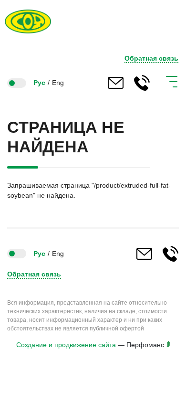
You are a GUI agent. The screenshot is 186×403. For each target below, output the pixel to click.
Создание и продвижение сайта (66, 345)
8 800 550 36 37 (142, 82)
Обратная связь (151, 58)
